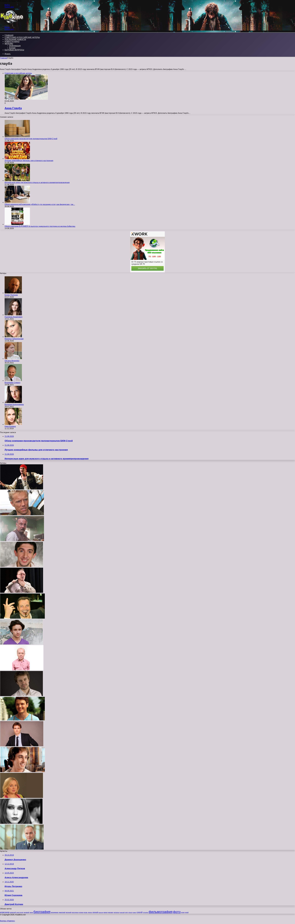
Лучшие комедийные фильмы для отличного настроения (29, 161)
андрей (26, 912)
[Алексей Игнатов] (22, 541)
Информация (15, 46)
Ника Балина (10, 426)
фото (177, 912)
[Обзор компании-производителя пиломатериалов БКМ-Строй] (17, 137)
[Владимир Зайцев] (22, 618)
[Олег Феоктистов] (22, 849)
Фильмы (9, 44)
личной (95, 912)
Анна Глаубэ (13, 108)
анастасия (19, 912)
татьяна (145, 912)
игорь (85, 912)
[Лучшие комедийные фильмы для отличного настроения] (17, 158)
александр (4, 912)
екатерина (75, 912)
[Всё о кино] (11, 23)
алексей (13, 912)
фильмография (161, 912)
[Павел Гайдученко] (21, 489)
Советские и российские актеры (22, 37)
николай (122, 912)
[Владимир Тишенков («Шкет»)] (21, 670)
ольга (130, 912)
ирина (90, 912)
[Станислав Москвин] (21, 592)
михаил (110, 912)
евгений (68, 912)
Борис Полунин (11, 295)
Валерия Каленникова (14, 404)
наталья (116, 912)
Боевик (12, 48)
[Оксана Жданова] (13, 359)
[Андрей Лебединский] (21, 746)
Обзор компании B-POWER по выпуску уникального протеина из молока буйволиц (40, 226)
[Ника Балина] (13, 424)
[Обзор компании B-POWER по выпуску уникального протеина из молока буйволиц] (17, 224)
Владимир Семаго (12, 383)
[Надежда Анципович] (13, 315)
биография (41, 912)
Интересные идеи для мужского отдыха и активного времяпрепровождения (37, 182)
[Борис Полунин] (13, 293)
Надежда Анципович (13, 317)
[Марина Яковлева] (21, 797)
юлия (183, 912)
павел (134, 912)
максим (101, 912)
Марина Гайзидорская (14, 339)
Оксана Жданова (12, 361)
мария (105, 912)
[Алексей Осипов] (22, 515)
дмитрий (62, 912)
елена (81, 912)
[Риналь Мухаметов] (22, 772)
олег (126, 912)
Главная (3, 58)
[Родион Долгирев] (21, 644)
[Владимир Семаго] (13, 381)
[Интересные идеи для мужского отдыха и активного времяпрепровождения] (17, 180)
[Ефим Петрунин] (22, 720)
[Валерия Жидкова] (21, 823)
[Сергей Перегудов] (21, 696)
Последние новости (15, 39)
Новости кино (12, 42)
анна (31, 912)
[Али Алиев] (21, 566)
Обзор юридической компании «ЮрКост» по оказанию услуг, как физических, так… (40, 204)
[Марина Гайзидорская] (13, 337)
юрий (187, 912)
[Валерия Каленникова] (13, 402)
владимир (54, 912)
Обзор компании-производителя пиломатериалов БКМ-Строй (31, 139)
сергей (139, 912)
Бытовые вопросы (14, 50)
